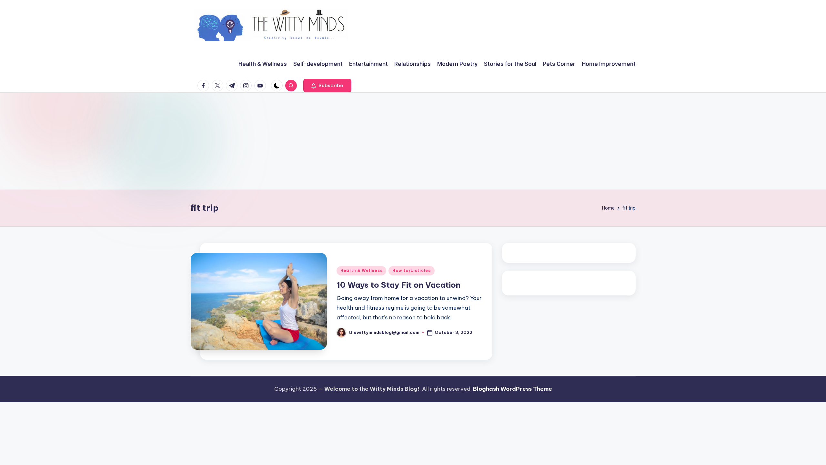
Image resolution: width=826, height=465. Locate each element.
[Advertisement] (413, 141)
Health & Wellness (361, 270)
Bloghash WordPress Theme (512, 388)
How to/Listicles (411, 270)
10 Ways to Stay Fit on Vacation (398, 285)
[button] (327, 85)
